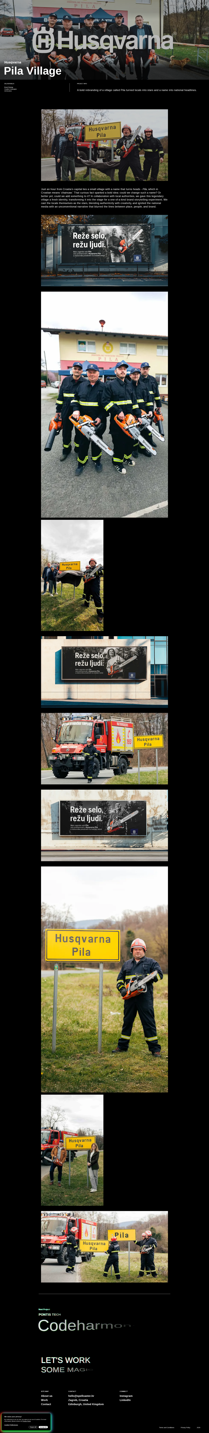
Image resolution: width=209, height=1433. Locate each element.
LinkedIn (125, 1400)
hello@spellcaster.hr (81, 1395)
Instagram (126, 1395)
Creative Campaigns (10, 89)
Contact (46, 1404)
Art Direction (8, 91)
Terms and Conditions (166, 1427)
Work (44, 1400)
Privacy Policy (185, 1427)
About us (46, 1395)
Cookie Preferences (11, 1425)
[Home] (5, 5)
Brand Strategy (8, 87)
